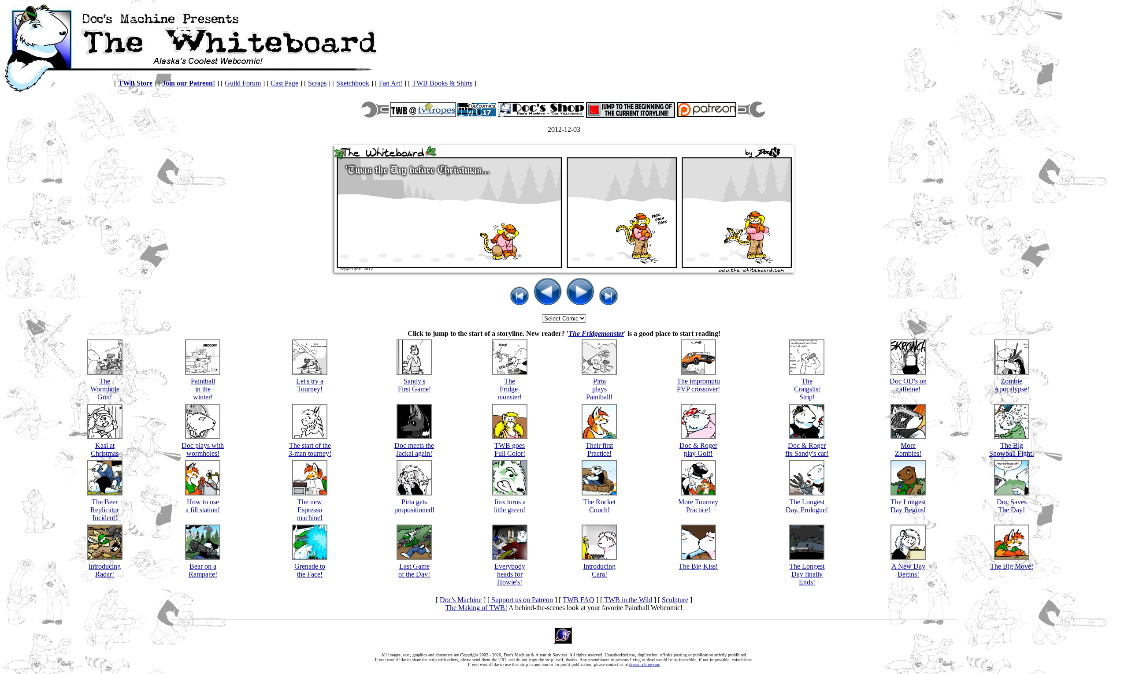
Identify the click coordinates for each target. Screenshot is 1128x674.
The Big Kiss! (698, 566)
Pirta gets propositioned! (414, 506)
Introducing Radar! (105, 570)
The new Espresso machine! (310, 509)
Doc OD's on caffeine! (908, 385)
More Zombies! (908, 449)
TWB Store (135, 83)
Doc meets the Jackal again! (414, 449)
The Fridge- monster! (509, 389)
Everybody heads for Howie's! (509, 574)
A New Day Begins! (908, 570)
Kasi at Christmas (105, 449)
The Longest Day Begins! (908, 506)
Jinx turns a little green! (510, 506)
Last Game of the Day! (414, 570)
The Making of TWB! (476, 607)
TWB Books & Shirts (442, 83)
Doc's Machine (461, 599)
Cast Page (284, 83)
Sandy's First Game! (414, 385)
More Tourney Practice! (698, 506)
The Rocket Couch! (599, 506)
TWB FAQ (578, 599)
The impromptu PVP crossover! (698, 385)
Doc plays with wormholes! (203, 449)
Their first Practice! (599, 449)
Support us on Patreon (522, 599)
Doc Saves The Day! (1012, 506)
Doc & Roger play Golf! (698, 449)
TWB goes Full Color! (509, 449)
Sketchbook (352, 83)
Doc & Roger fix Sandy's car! (806, 449)
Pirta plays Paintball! (599, 389)
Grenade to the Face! (309, 570)
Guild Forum (243, 83)
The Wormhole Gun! (104, 389)
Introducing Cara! (599, 570)
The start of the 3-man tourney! (310, 449)
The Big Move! (1011, 566)
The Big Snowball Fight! (1011, 449)
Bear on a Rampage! (203, 570)
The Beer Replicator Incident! (104, 509)
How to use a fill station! (203, 506)
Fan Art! (390, 83)
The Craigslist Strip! (807, 389)
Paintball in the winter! (203, 389)
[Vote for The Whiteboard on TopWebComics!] (476, 114)
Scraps (317, 83)
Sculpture (675, 599)
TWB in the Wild (628, 599)
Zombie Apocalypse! (1011, 385)
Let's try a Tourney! (309, 385)
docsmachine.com (644, 664)
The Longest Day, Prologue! (807, 506)
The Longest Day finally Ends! (806, 574)
